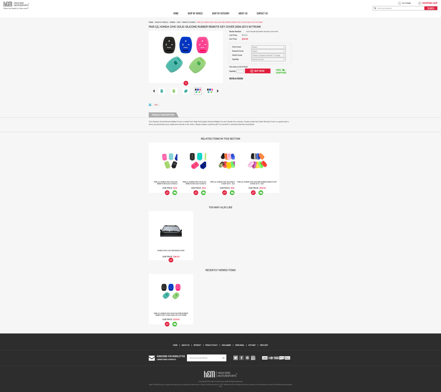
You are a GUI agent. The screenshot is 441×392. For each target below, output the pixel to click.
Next (218, 91)
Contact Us (262, 13)
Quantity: (235, 59)
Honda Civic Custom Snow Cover (170, 250)
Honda (172, 22)
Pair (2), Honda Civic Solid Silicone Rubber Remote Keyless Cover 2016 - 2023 (171, 183)
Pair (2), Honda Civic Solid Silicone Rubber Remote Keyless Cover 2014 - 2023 (200, 183)
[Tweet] (150, 105)
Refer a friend (236, 78)
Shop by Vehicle (195, 13)
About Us (243, 13)
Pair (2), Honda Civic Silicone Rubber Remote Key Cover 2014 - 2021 (257, 183)
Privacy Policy (211, 345)
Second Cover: (238, 51)
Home (175, 13)
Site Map (252, 345)
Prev (154, 91)
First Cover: (236, 47)
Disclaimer (226, 345)
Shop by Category (220, 13)
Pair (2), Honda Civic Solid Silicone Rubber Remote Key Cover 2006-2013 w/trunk (171, 314)
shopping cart (430, 3)
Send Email (239, 345)
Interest (197, 345)
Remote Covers (188, 22)
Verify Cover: (237, 55)
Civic (179, 22)
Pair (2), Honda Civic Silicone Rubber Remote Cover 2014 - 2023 (228, 183)
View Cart (264, 345)
